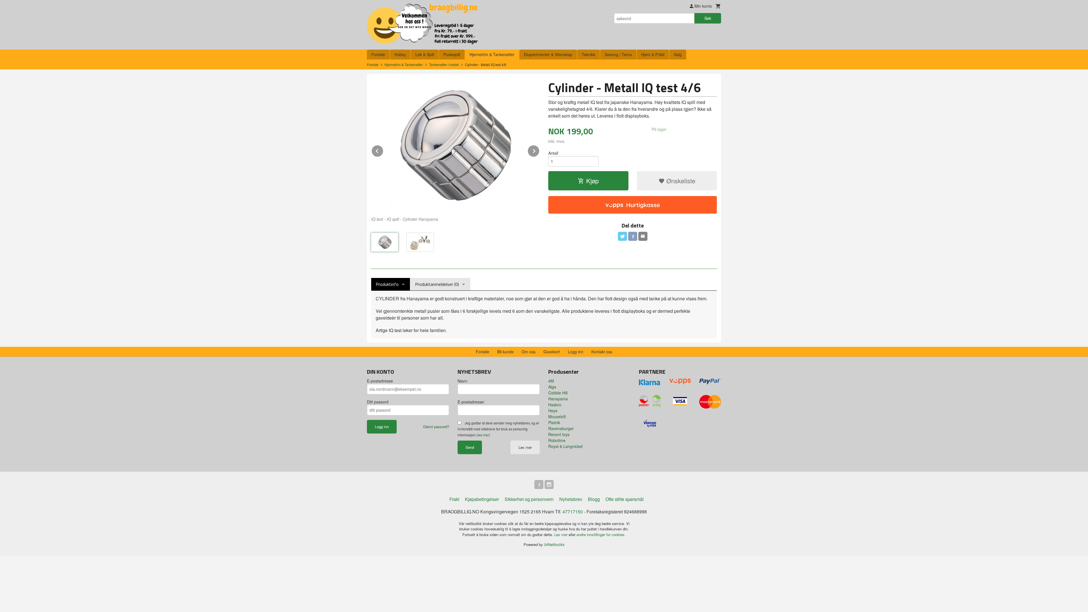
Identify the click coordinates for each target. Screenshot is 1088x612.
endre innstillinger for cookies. (601, 534)
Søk (707, 18)
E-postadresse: (471, 402)
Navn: (463, 381)
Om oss (529, 351)
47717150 (572, 511)
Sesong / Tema (618, 54)
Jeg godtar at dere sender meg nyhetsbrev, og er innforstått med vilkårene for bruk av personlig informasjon (498, 428)
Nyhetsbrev (570, 499)
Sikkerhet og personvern (529, 499)
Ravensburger (561, 428)
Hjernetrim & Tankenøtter (492, 54)
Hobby (400, 54)
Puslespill (451, 54)
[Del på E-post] (642, 236)
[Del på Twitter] (622, 236)
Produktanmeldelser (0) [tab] (437, 284)
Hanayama (558, 398)
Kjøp (592, 180)
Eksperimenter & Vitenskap (548, 54)
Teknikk (588, 54)
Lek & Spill (424, 54)
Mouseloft (557, 416)
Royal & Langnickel (565, 446)
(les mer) (483, 434)
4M (551, 381)
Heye (553, 410)
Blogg (594, 499)
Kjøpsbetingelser (482, 499)
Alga (552, 387)
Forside (378, 54)
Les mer (525, 447)
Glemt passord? (436, 426)
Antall (553, 153)
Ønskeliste (680, 180)
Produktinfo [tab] (387, 284)
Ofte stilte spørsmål (624, 499)
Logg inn (575, 351)
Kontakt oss (601, 351)
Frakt (454, 499)
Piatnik (554, 422)
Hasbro (554, 404)
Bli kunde (505, 351)
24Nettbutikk (554, 544)
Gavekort (551, 351)
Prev (383, 150)
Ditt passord (377, 402)
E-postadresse (380, 381)
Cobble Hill (558, 393)
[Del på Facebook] (632, 236)
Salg (678, 54)
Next (539, 150)
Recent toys (559, 434)
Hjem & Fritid (652, 54)
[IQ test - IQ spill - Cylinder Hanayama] (455, 146)
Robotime (557, 440)
